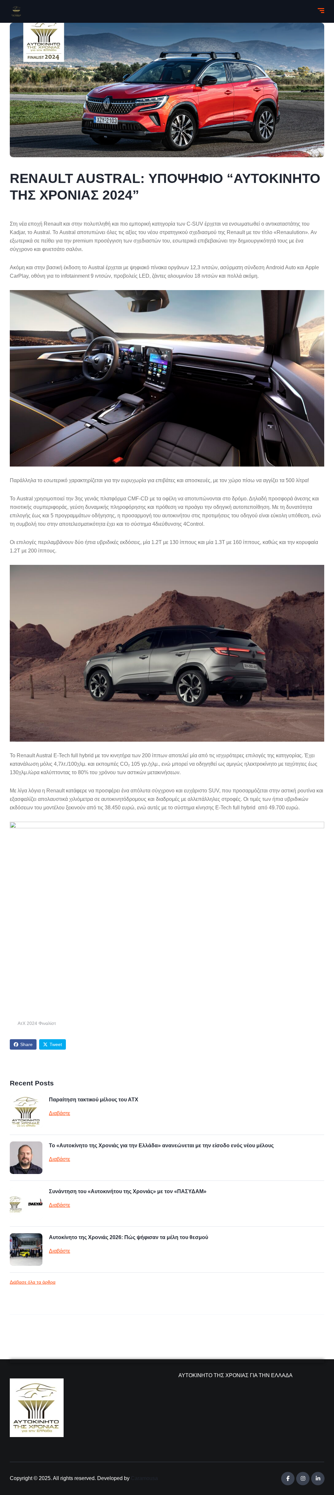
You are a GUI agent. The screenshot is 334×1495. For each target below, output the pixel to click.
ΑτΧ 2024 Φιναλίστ (37, 1023)
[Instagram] (303, 1478)
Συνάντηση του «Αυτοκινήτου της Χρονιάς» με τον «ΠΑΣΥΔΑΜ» (127, 1191)
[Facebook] (288, 1478)
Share (26, 1044)
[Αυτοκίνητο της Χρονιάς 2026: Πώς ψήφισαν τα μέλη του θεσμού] (26, 1249)
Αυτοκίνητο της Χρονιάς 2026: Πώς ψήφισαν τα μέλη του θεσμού (128, 1237)
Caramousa (144, 1478)
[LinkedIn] (318, 1478)
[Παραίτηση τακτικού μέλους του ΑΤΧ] (26, 1112)
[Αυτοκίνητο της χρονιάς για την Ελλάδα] (16, 11)
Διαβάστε (59, 1113)
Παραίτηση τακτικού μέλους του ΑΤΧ (93, 1099)
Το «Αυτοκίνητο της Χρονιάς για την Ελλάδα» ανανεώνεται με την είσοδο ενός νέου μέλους (161, 1145)
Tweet (56, 1044)
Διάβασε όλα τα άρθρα (32, 1282)
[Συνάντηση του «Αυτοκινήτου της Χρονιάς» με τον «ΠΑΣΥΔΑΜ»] (26, 1203)
